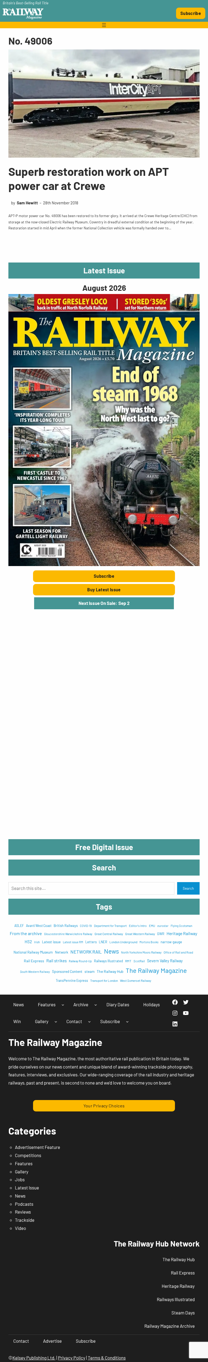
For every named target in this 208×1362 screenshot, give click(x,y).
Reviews (23, 1211)
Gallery (21, 1171)
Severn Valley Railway (165, 960)
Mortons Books (148, 942)
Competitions (28, 1155)
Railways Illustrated (108, 961)
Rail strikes (56, 960)
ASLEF (19, 925)
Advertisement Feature (37, 1147)
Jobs (20, 1179)
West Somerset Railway (135, 980)
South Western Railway (35, 971)
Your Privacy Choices (104, 1105)
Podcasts (24, 1204)
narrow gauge (171, 942)
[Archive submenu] (95, 1004)
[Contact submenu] (89, 1021)
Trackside (24, 1220)
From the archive (26, 933)
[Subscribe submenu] (127, 1021)
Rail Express (34, 960)
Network (61, 952)
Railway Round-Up (80, 961)
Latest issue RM (73, 942)
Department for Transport (110, 925)
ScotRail (139, 961)
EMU (152, 925)
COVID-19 (86, 925)
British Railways (66, 925)
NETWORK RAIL (86, 951)
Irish (37, 942)
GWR (160, 934)
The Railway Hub (110, 971)
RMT (128, 961)
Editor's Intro (138, 925)
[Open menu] (104, 25)
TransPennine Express (72, 980)
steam (89, 971)
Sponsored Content (67, 971)
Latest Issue (27, 1187)
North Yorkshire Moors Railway (141, 952)
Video (20, 1228)
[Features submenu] (62, 1004)
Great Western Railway (140, 934)
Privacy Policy (71, 1357)
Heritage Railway (182, 933)
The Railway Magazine (156, 970)
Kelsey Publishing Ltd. (34, 1357)
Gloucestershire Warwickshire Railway (68, 934)
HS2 (28, 941)
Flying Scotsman (181, 925)
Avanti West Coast (38, 925)
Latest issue (51, 942)
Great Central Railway (109, 934)
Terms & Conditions (107, 1357)
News (111, 951)
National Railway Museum (33, 952)
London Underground (123, 942)
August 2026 (104, 287)
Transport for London (104, 980)
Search (188, 888)
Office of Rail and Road (178, 952)
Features (23, 1163)
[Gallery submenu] (55, 1021)
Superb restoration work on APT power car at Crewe (88, 178)
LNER (103, 942)
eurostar (162, 925)
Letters (91, 942)
